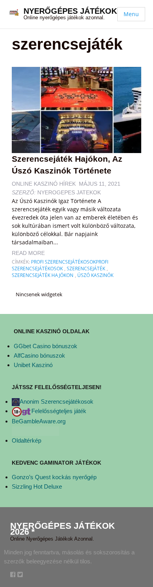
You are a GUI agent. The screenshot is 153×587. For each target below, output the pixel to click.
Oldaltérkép (26, 440)
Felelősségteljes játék (58, 411)
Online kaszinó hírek (44, 184)
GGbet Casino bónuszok (45, 346)
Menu (131, 14)
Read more (28, 253)
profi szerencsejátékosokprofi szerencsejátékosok (60, 265)
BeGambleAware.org (39, 421)
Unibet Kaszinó (33, 365)
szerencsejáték (86, 268)
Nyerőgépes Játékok (70, 11)
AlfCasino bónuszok (39, 355)
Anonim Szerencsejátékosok (56, 401)
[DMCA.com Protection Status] (35, 430)
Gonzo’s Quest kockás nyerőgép (54, 477)
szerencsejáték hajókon (42, 275)
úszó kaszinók (95, 275)
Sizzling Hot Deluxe (37, 486)
